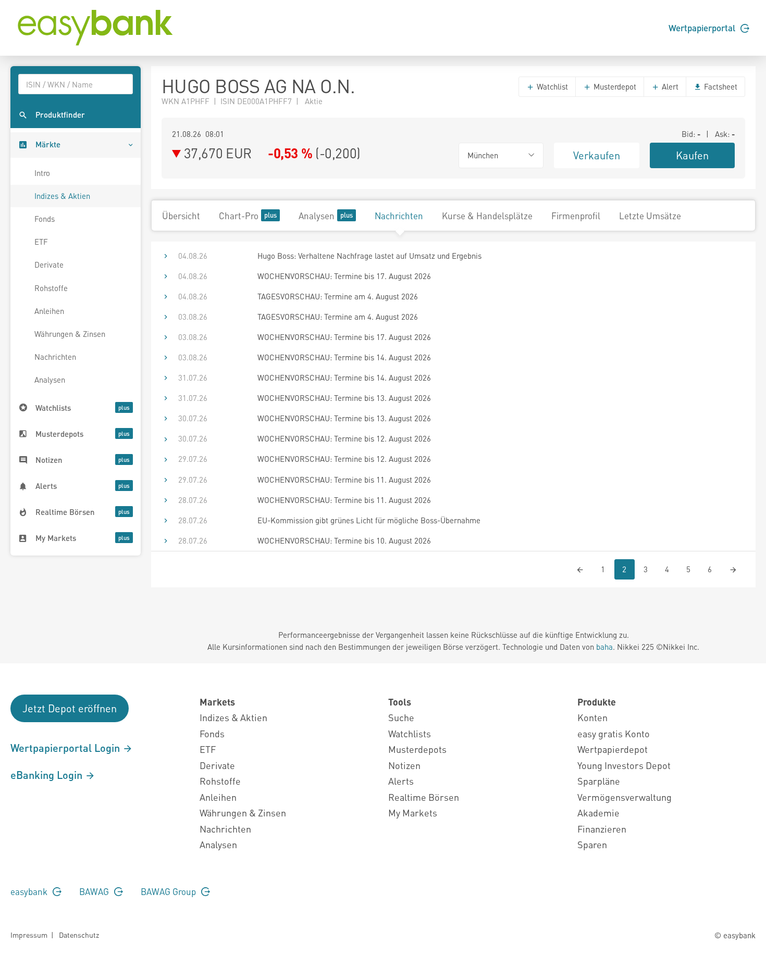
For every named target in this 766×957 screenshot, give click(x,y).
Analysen (49, 379)
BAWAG (95, 891)
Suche (401, 717)
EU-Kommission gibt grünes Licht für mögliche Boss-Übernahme (368, 520)
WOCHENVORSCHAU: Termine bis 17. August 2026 (344, 276)
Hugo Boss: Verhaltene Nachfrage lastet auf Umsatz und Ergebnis (369, 255)
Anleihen (49, 311)
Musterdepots (417, 749)
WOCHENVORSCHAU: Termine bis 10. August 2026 (344, 540)
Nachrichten (55, 356)
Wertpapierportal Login (66, 747)
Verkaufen (596, 155)
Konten (592, 717)
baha (604, 646)
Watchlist (551, 86)
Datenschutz (79, 934)
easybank (30, 891)
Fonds (44, 218)
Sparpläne (598, 781)
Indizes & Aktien (62, 196)
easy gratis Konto (613, 733)
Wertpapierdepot (612, 749)
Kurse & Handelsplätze (487, 215)
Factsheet (719, 86)
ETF (41, 241)
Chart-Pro (238, 215)
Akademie (598, 813)
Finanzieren (601, 829)
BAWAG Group (169, 891)
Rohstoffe (51, 288)
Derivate (49, 264)
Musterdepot (613, 86)
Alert (669, 86)
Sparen (592, 844)
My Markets (412, 813)
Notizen (404, 765)
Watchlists (409, 733)
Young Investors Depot (624, 765)
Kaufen (692, 155)
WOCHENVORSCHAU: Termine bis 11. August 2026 (344, 479)
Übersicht (181, 215)
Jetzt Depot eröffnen (69, 708)
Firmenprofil (575, 215)
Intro (42, 173)
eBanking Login (47, 775)
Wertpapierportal (703, 27)
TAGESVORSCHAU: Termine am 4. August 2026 (337, 296)
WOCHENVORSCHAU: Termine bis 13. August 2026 (344, 398)
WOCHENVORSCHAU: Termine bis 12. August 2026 (344, 438)
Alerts (401, 781)
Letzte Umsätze (650, 215)
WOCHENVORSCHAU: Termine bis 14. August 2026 (344, 357)
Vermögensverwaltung (624, 797)
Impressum (28, 934)
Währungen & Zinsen (69, 334)
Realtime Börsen (423, 797)
